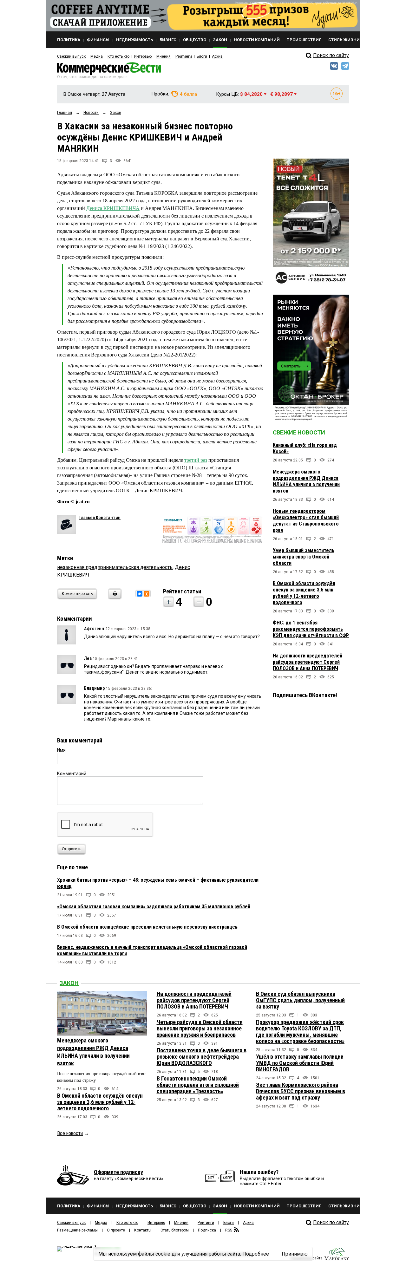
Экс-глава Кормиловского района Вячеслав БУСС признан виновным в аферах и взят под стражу (300, 1091)
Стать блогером (174, 1230)
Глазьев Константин (100, 517)
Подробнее (255, 1254)
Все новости (70, 1133)
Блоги (202, 56)
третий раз (195, 460)
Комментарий (71, 773)
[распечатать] (114, 598)
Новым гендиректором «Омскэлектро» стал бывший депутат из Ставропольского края (306, 520)
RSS (228, 1230)
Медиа (96, 56)
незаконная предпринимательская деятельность (115, 567)
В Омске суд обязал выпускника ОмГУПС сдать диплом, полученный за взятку (300, 1000)
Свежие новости (299, 432)
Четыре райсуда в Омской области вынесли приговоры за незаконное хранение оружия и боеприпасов (200, 1028)
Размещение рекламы (77, 1230)
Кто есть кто (118, 56)
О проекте (116, 1230)
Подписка (207, 1230)
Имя (61, 750)
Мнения (163, 56)
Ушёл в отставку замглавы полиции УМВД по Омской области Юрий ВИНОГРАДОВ (300, 1063)
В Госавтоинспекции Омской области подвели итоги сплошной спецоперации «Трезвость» (198, 1084)
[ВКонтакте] (139, 594)
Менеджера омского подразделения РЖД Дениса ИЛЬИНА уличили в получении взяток (306, 481)
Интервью (143, 56)
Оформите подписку (118, 1172)
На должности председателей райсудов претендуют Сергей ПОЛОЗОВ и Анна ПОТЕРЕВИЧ (307, 662)
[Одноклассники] (146, 594)
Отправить (71, 849)
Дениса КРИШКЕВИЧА (113, 208)
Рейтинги (183, 56)
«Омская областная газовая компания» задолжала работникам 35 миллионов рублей (153, 907)
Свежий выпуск (71, 56)
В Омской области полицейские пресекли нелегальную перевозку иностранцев (147, 927)
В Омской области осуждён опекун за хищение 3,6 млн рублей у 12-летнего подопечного (304, 592)
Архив (217, 56)
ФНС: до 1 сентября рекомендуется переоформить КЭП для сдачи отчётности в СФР (311, 629)
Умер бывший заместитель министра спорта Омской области (303, 556)
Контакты (142, 1230)
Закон (69, 983)
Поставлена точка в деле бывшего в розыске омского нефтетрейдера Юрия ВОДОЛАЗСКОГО (201, 1056)
